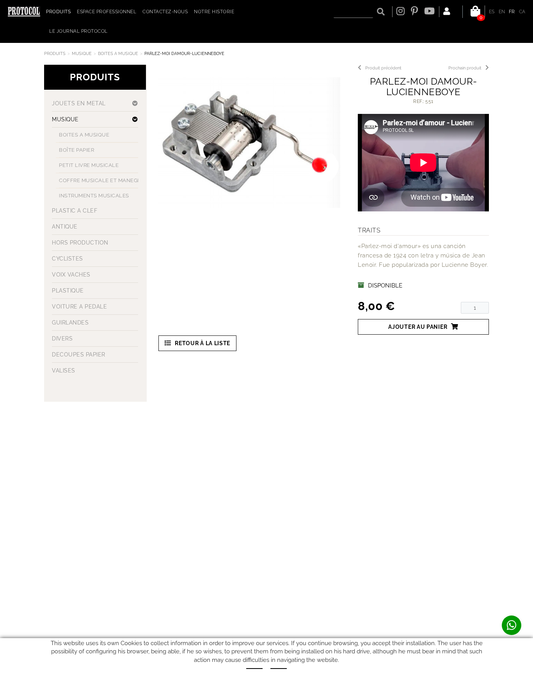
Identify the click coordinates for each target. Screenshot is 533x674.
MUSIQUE (82, 53)
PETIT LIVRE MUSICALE (89, 165)
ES (492, 11)
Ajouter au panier (417, 327)
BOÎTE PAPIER (76, 150)
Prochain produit (464, 68)
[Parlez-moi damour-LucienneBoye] (249, 143)
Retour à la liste (202, 343)
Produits (55, 53)
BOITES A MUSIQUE (118, 53)
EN (502, 11)
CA (522, 11)
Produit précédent (383, 68)
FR (512, 11)
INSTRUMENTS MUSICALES (94, 196)
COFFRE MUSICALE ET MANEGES (101, 180)
